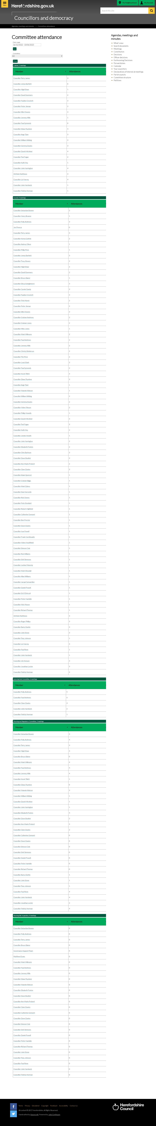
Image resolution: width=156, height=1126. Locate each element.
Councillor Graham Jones (22, 323)
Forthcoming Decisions (123, 60)
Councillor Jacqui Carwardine (23, 582)
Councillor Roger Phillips (22, 621)
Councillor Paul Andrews (22, 340)
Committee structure (122, 77)
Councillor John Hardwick (22, 185)
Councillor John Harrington (23, 168)
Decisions (118, 54)
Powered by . (49, 1114)
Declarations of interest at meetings (128, 72)
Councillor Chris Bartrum (22, 452)
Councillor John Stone (21, 633)
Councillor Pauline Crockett (23, 101)
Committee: (16, 53)
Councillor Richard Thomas (23, 610)
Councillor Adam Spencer (22, 475)
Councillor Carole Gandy (22, 289)
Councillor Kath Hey (20, 163)
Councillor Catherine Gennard (24, 514)
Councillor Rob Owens (21, 498)
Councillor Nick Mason (21, 604)
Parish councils (120, 74)
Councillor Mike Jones (21, 329)
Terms (21, 1106)
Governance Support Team (23, 951)
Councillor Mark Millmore (22, 334)
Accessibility (63, 1106)
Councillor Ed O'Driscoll (22, 593)
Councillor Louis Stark (21, 362)
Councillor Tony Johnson (22, 638)
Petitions (117, 80)
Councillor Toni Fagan (21, 157)
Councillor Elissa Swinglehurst (23, 284)
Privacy (27, 1106)
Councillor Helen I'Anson (22, 407)
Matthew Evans (19, 956)
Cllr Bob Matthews (20, 174)
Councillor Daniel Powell (22, 588)
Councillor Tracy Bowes (21, 261)
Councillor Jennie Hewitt (22, 436)
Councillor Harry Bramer (22, 216)
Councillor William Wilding (22, 140)
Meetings (118, 49)
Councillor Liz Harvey (21, 179)
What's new (118, 43)
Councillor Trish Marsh (21, 300)
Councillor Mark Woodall (22, 571)
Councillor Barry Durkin (21, 627)
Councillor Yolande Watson (23, 391)
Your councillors (120, 69)
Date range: (16, 42)
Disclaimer (36, 1106)
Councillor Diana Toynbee (22, 129)
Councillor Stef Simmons (22, 559)
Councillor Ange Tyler (21, 134)
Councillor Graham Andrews (23, 317)
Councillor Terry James (21, 78)
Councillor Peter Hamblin (22, 599)
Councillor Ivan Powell (21, 531)
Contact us (74, 1106)
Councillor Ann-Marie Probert (24, 464)
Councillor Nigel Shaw (21, 89)
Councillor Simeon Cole (21, 548)
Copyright (44, 1106)
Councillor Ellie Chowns (21, 112)
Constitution (119, 51)
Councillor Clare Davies (21, 469)
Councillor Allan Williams (22, 576)
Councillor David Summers (23, 95)
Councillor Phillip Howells (22, 413)
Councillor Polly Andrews (22, 222)
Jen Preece (17, 227)
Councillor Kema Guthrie (22, 239)
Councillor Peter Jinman (22, 106)
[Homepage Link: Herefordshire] (128, 1107)
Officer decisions (121, 57)
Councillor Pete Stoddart (22, 503)
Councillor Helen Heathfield (23, 543)
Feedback (53, 1106)
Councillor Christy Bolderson (23, 351)
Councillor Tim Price (20, 357)
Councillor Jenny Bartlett (22, 84)
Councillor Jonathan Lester (23, 666)
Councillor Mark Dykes (21, 486)
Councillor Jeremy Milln (21, 118)
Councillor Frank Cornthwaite (24, 537)
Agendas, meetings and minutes (23, 26)
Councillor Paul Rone (20, 650)
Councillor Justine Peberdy (23, 565)
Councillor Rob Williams (21, 554)
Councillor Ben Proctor (21, 520)
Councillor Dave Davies (21, 526)
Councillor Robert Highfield (23, 509)
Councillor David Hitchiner (22, 151)
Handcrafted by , (29, 1114)
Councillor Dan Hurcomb (22, 492)
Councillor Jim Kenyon (21, 661)
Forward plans (119, 63)
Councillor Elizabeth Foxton (23, 447)
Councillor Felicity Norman (23, 191)
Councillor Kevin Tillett (21, 374)
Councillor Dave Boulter (22, 458)
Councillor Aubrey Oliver (22, 244)
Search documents (121, 46)
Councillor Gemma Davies (22, 146)
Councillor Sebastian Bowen (23, 210)
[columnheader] (40, 71)
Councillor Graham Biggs (22, 481)
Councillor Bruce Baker (21, 278)
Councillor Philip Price (21, 250)
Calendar (117, 66)
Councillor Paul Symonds (22, 123)
